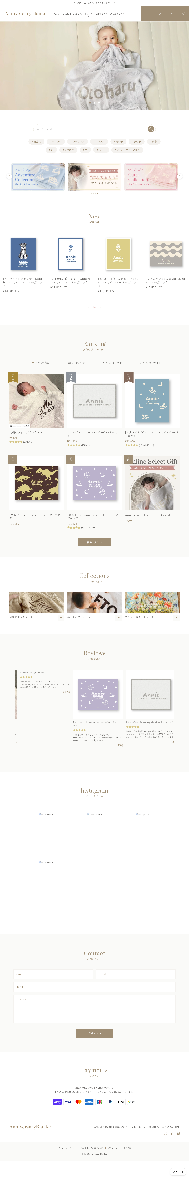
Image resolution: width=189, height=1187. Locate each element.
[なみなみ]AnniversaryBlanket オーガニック (165, 280)
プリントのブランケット (148, 362)
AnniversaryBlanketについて (68, 13)
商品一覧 (88, 13)
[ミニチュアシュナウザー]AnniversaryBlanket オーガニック (22, 282)
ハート (101, 149)
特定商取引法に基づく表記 (92, 1148)
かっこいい (78, 141)
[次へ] (180, 176)
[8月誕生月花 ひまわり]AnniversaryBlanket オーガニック (118, 282)
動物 (154, 141)
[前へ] (9, 176)
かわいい (56, 141)
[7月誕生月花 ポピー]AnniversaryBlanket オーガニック (70, 280)
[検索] (151, 129)
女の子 (137, 141)
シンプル (100, 141)
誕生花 (37, 141)
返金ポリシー (113, 1148)
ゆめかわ (69, 149)
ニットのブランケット (112, 362)
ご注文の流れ (101, 13)
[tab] (91, 193)
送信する (93, 1033)
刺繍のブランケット (76, 362)
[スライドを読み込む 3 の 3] (99, 103)
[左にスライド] (88, 307)
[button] (147, 13)
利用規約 (127, 1148)
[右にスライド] (101, 307)
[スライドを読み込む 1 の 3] (90, 103)
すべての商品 (42, 362)
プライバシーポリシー (67, 1148)
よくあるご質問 (117, 13)
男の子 (119, 141)
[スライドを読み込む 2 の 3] (94, 103)
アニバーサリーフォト (128, 149)
